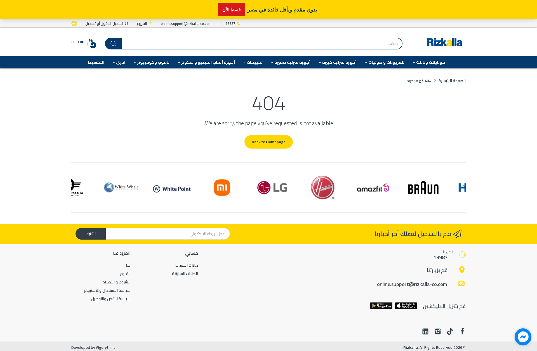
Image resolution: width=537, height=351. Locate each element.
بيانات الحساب (186, 265)
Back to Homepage (269, 141)
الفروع (125, 273)
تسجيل (90, 23)
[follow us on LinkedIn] (425, 332)
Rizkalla (410, 347)
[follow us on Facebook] (462, 332)
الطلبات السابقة (185, 273)
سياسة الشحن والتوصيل (111, 298)
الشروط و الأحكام (116, 282)
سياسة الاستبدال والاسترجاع (107, 290)
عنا (128, 265)
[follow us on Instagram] (437, 332)
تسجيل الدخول (111, 23)
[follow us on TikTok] (450, 332)
